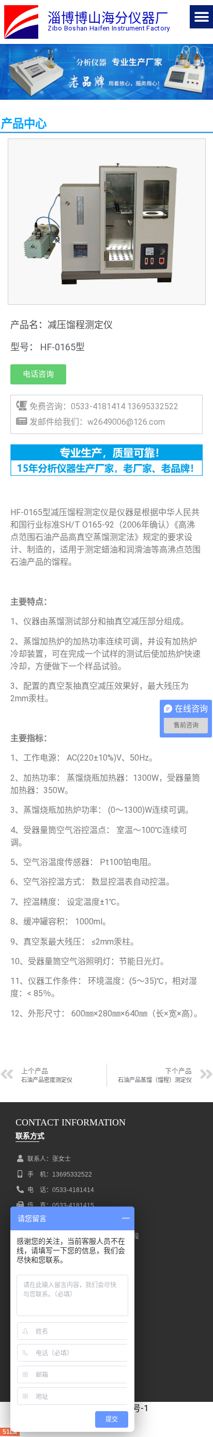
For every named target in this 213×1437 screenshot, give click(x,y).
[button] (201, 16)
